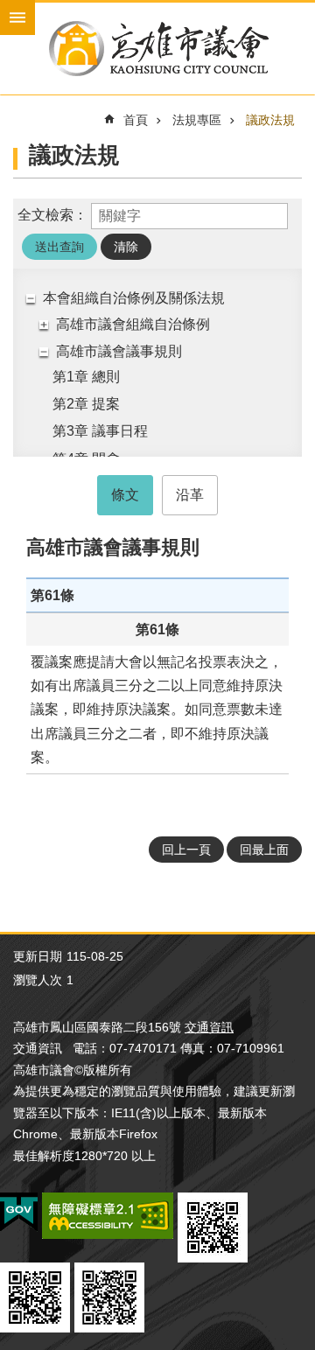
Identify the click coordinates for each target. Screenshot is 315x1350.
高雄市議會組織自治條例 (133, 324)
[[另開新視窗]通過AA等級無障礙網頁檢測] (107, 1216)
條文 (125, 494)
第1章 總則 (86, 376)
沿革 (190, 494)
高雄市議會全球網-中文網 (157, 48)
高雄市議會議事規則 (119, 351)
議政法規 (270, 120)
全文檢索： (53, 214)
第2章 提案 (86, 403)
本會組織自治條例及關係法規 (134, 297)
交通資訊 (209, 1027)
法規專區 (196, 120)
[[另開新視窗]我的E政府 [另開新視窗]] (19, 1213)
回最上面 (264, 850)
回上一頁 (186, 850)
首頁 (135, 120)
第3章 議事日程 (100, 430)
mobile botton (17, 17)
